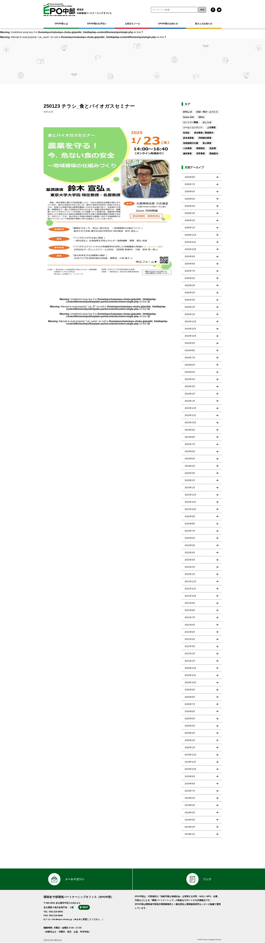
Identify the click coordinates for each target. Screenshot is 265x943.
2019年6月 (190, 798)
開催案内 (213, 153)
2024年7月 (190, 357)
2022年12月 (190, 494)
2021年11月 (190, 588)
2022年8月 (190, 523)
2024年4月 (190, 379)
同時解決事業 (204, 138)
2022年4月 (190, 552)
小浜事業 (187, 148)
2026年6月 (190, 191)
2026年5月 (190, 199)
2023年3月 (190, 473)
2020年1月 (190, 747)
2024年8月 (190, 350)
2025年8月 (190, 263)
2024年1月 (190, 401)
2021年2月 (190, 653)
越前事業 (187, 153)
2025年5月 (190, 285)
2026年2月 (190, 220)
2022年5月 (190, 545)
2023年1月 (190, 487)
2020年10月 (190, 682)
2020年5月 (190, 718)
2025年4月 (190, 292)
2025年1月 (190, 314)
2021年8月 (190, 610)
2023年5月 (190, 458)
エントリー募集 (190, 122)
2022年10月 (190, 509)
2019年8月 (190, 783)
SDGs (201, 117)
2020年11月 (190, 675)
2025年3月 (190, 300)
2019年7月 (190, 791)
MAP (85, 907)
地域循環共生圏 (190, 143)
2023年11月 (190, 415)
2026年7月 (190, 184)
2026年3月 (190, 213)
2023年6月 (190, 451)
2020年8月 (190, 697)
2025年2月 (190, 307)
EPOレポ (187, 112)
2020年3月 (190, 733)
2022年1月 (190, 574)
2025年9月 (190, 256)
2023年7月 (190, 444)
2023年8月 (190, 437)
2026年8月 (190, 177)
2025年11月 (190, 242)
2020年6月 (190, 711)
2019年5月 (190, 805)
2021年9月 (190, 603)
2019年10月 (190, 769)
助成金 (186, 132)
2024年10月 (190, 336)
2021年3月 (190, 646)
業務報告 (200, 148)
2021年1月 (190, 661)
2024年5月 (190, 372)
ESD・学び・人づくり (207, 112)
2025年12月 (190, 235)
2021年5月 (190, 632)
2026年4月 (190, 206)
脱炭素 (212, 148)
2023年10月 (190, 422)
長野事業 (200, 153)
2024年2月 (190, 393)
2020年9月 (190, 689)
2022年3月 (190, 559)
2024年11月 (190, 328)
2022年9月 (190, 516)
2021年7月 (190, 617)
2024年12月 (190, 321)
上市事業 (211, 127)
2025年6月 (190, 278)
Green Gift (188, 117)
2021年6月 (190, 625)
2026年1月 (190, 227)
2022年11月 (190, 502)
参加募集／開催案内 (203, 132)
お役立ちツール (132, 23)
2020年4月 (190, 726)
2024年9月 (190, 343)
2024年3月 (190, 386)
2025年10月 (190, 249)
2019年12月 (190, 754)
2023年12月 (190, 408)
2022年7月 (190, 531)
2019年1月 (190, 834)
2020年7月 (190, 704)
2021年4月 (190, 639)
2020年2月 (190, 740)
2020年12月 (190, 668)
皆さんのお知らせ (203, 23)
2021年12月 (190, 581)
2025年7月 (190, 271)
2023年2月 (190, 480)
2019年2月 (190, 827)
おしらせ (207, 122)
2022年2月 (190, 567)
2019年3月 (190, 819)
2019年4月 (190, 812)
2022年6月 (190, 538)
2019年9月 (190, 776)
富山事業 (207, 143)
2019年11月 (190, 762)
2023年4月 (190, 466)
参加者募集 (188, 138)
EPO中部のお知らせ (168, 23)
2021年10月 (190, 596)
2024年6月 (190, 365)
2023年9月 (190, 430)
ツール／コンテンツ (192, 127)
